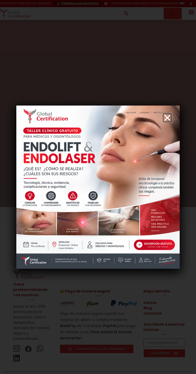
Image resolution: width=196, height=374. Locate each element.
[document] (98, 187)
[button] (167, 118)
